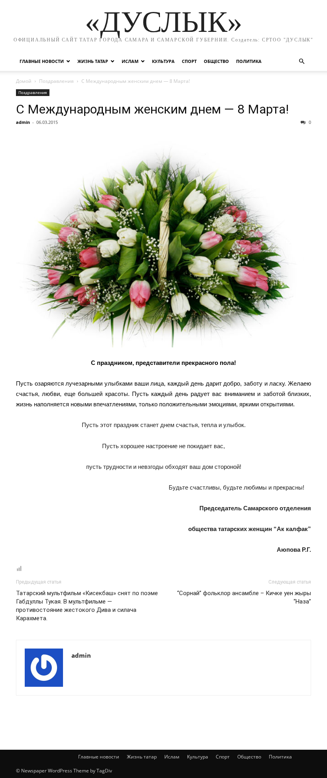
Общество (216, 61)
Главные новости (42, 61)
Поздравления (56, 81)
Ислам (130, 61)
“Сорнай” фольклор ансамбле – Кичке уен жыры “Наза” (244, 597)
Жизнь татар (92, 61)
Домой (24, 81)
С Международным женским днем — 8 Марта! (152, 109)
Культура (163, 61)
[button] (301, 61)
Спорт (189, 61)
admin (23, 122)
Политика (249, 61)
